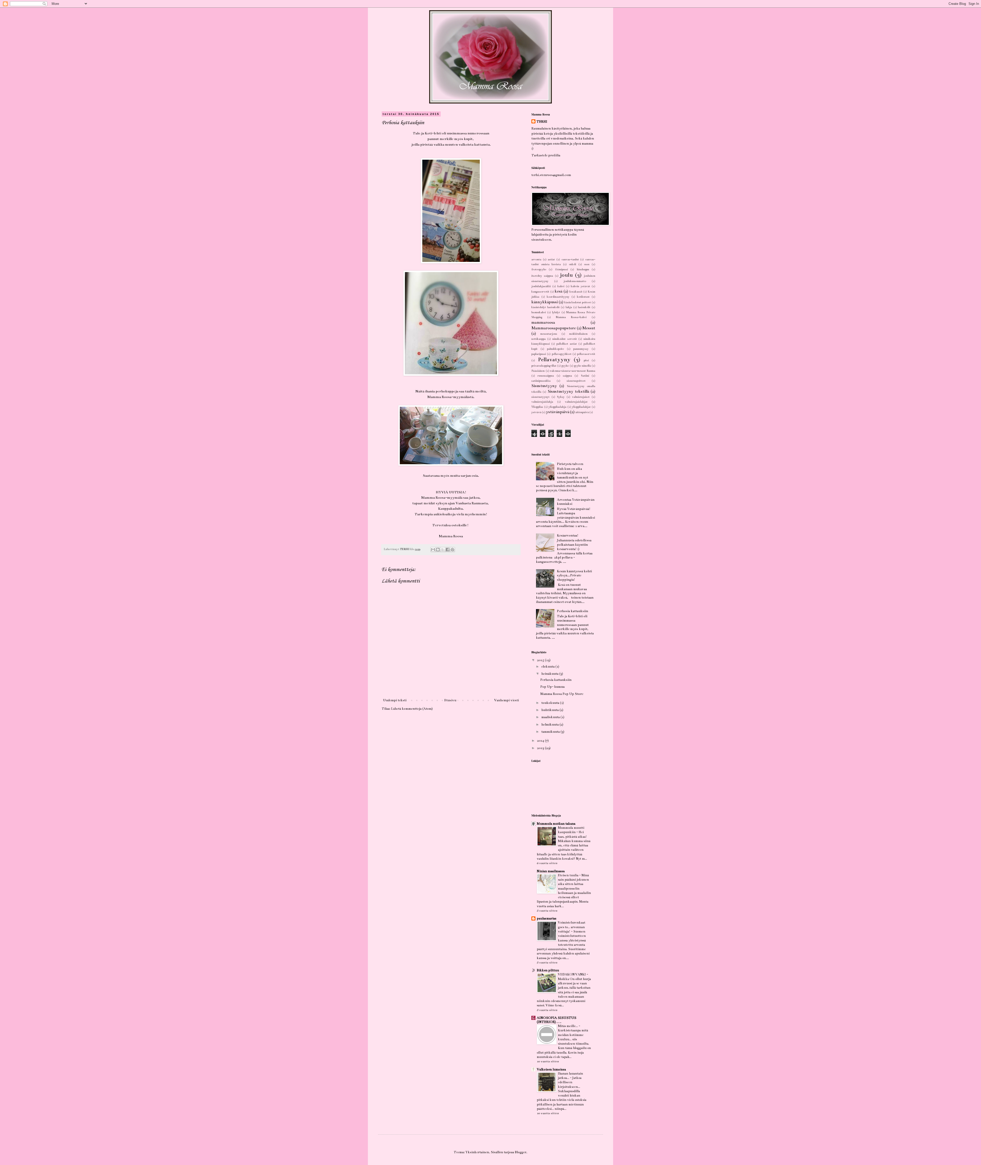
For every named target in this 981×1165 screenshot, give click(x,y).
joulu (566, 275)
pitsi (586, 360)
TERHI (541, 122)
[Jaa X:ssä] (442, 549)
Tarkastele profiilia (545, 155)
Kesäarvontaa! (567, 535)
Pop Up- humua (552, 687)
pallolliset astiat (566, 343)
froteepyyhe (538, 269)
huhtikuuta (550, 710)
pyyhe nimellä (582, 365)
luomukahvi (538, 312)
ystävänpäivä (557, 412)
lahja (569, 307)
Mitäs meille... (568, 1026)
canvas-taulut (570, 259)
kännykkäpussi (544, 302)
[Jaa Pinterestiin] (452, 549)
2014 (541, 741)
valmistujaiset (581, 397)
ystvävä (536, 412)
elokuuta (548, 667)
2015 (541, 660)
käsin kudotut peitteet (577, 302)
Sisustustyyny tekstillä (568, 391)
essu (586, 264)
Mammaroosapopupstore (553, 328)
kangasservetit (540, 291)
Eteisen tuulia (568, 875)
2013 (541, 748)
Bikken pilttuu (548, 970)
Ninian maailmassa (551, 871)
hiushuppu (583, 269)
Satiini (585, 375)
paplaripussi (538, 354)
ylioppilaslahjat (581, 407)
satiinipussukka (541, 380)
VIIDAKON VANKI (572, 974)
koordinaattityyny (558, 296)
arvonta (536, 259)
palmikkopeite (555, 349)
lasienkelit (584, 307)
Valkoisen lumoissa (551, 1069)
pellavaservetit (586, 354)
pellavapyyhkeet (561, 354)
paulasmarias (546, 918)
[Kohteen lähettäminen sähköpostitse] (433, 549)
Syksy (561, 397)
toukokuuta (550, 703)
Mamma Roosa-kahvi (571, 317)
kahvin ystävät (580, 286)
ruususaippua (546, 375)
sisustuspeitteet (576, 380)
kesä (558, 291)
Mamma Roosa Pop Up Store (561, 694)
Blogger (520, 1152)
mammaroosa (543, 322)
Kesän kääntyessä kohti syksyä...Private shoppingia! (574, 575)
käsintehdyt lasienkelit (545, 307)
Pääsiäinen (538, 370)
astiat (551, 259)
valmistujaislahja (542, 401)
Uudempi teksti (394, 700)
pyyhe (565, 365)
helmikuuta (550, 725)
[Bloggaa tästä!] (437, 549)
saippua (567, 375)
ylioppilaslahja (557, 407)
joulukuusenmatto (575, 281)
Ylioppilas (537, 407)
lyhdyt (556, 312)
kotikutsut (583, 296)
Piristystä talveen (570, 464)
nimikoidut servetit (564, 339)
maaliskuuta (550, 717)
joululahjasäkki (541, 286)
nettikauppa (538, 339)
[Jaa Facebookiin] (447, 549)
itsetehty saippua (542, 275)
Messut (588, 328)
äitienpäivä (582, 412)
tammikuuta (550, 732)
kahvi (560, 286)
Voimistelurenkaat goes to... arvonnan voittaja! (571, 927)
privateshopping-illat (543, 365)
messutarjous (548, 333)
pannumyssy (581, 349)
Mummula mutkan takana (556, 824)
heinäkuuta (550, 674)
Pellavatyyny (554, 359)
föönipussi (561, 269)
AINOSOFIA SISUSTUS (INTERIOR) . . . (556, 1020)
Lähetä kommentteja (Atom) (412, 709)
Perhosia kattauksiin (572, 611)
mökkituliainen (578, 333)
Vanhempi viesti (506, 700)
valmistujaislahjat (576, 401)
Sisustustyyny (544, 385)
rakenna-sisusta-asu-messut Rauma (572, 370)
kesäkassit (575, 291)
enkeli (572, 264)
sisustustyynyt (540, 397)
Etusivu (450, 700)
